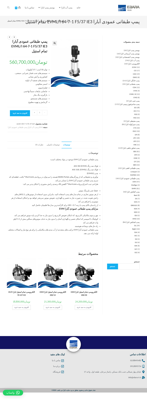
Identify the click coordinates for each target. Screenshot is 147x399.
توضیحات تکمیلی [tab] (53, 145)
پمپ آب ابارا (33, 127)
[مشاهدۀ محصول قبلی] (14, 37)
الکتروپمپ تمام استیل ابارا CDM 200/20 (84, 293)
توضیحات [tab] (66, 145)
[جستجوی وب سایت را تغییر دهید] (8, 8)
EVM (40, 127)
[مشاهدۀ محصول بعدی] (9, 37)
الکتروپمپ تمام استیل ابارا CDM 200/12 (53, 293)
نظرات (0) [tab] (39, 145)
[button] (54, 43)
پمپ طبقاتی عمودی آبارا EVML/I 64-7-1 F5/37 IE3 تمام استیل (31, 21)
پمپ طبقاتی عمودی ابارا (17, 127)
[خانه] (68, 21)
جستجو (137, 262)
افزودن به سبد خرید (20, 113)
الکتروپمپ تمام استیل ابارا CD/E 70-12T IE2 (21, 293)
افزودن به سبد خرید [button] (84, 307)
